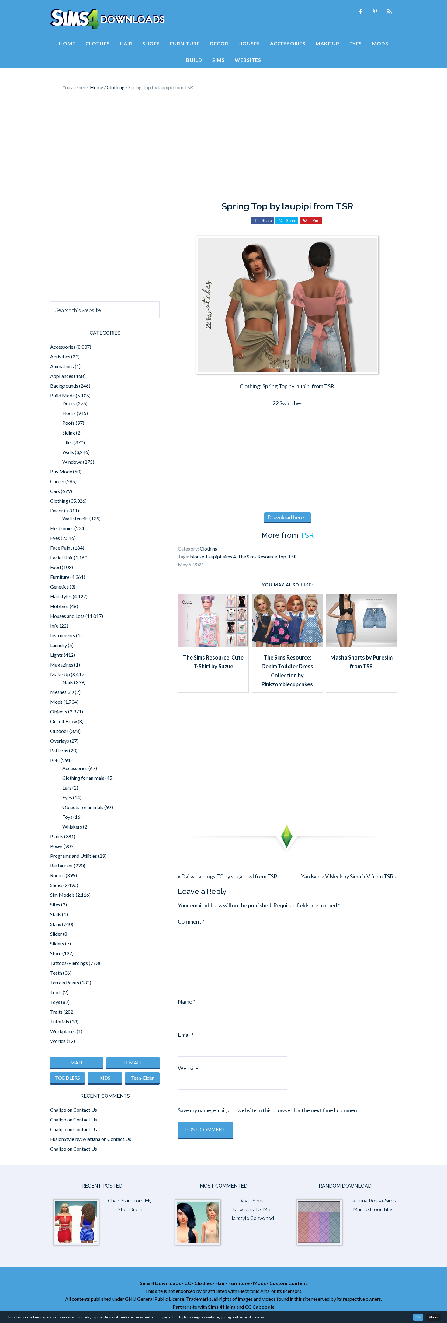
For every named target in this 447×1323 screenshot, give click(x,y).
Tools (56, 992)
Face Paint (61, 548)
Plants (56, 836)
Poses (56, 846)
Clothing (209, 548)
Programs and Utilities (73, 856)
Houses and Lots (67, 616)
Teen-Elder (142, 1078)
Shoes (56, 885)
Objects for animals (82, 807)
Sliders (57, 943)
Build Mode (62, 395)
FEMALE (132, 1062)
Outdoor (59, 731)
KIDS (104, 1078)
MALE (77, 1062)
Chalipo (58, 1110)
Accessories (62, 347)
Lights (56, 655)
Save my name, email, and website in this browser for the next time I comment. (269, 1110)
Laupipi (213, 556)
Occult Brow (63, 721)
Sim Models (62, 895)
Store (55, 953)
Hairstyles (61, 596)
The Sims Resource (257, 556)
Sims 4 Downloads (107, 19)
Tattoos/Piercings (69, 963)
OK (418, 1317)
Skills (55, 914)
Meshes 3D (62, 692)
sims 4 (229, 556)
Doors (68, 403)
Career (57, 481)
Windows (72, 462)
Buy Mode (61, 471)
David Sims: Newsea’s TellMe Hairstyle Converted (251, 1209)
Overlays (59, 741)
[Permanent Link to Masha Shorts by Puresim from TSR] (361, 645)
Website (188, 1068)
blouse (197, 556)
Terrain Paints (64, 982)
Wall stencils (75, 518)
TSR (307, 535)
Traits (56, 1012)
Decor (56, 510)
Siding (68, 432)
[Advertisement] (223, 146)
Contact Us (85, 1110)
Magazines (61, 664)
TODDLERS (67, 1078)
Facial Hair (61, 557)
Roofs (68, 423)
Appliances (61, 376)
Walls (68, 452)
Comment (191, 921)
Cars (55, 491)
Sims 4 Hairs (221, 1307)
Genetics (59, 586)
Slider (56, 934)
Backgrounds (64, 386)
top (282, 556)
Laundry (58, 645)
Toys (67, 817)
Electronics (62, 528)
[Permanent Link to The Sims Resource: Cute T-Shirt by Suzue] (213, 645)
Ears (66, 787)
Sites (55, 904)
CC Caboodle (260, 1307)
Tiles (67, 442)
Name (186, 1001)
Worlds (58, 1041)
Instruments (62, 635)
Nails (67, 682)
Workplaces (63, 1031)
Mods (56, 702)
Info (54, 625)
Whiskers (72, 826)
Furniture (59, 577)
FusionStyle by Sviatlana (75, 1139)
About (433, 1317)
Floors (69, 413)
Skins (55, 924)
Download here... (287, 517)
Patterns (59, 750)
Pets (55, 760)
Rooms (57, 875)
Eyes (55, 538)
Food (55, 567)
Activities (60, 356)
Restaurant (61, 865)
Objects (58, 711)
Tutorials (59, 1021)
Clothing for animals (83, 778)
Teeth (56, 973)
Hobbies (59, 606)
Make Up (60, 674)
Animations (62, 366)
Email (186, 1034)
